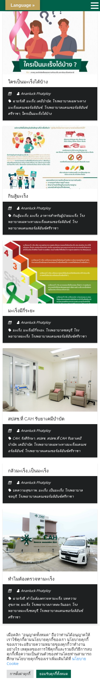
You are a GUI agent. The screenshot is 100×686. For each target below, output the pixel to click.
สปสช (41, 438)
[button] (95, 6)
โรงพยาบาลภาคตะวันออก (50, 604)
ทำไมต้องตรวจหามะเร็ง (31, 579)
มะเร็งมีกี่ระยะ (21, 310)
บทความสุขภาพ (25, 490)
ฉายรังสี (19, 101)
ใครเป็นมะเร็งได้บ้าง (28, 81)
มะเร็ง (30, 101)
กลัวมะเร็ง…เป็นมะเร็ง (28, 470)
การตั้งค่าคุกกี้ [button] (20, 673)
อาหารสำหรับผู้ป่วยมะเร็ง (59, 215)
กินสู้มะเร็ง (18, 196)
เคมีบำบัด (44, 101)
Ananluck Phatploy (36, 93)
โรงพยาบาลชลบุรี (59, 330)
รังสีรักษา (28, 438)
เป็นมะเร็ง (56, 490)
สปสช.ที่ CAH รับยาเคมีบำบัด (36, 418)
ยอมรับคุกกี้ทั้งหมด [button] (53, 673)
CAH (16, 438)
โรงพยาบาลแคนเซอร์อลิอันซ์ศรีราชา (58, 336)
